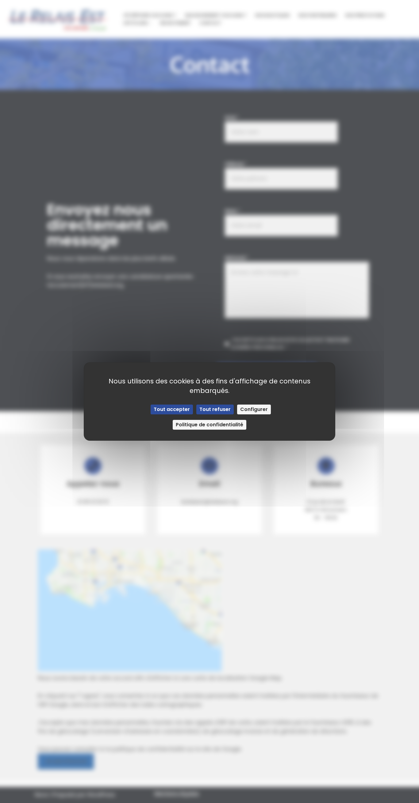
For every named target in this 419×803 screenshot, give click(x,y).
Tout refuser (215, 409)
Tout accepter (172, 409)
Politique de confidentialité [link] (209, 424)
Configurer (254, 409)
